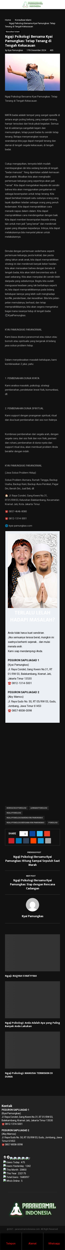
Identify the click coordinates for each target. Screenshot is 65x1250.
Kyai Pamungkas (15, 50)
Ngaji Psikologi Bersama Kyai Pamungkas (25, 823)
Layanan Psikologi (38, 808)
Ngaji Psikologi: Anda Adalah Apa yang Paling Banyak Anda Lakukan (32, 1025)
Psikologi (53, 823)
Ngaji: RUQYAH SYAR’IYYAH (21, 976)
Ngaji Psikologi (14, 813)
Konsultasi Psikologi (16, 808)
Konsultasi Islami (13, 32)
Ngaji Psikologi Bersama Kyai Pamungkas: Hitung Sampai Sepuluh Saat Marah (32, 860)
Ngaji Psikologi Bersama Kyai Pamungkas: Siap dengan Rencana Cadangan (32, 884)
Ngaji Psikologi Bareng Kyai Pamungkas (25, 818)
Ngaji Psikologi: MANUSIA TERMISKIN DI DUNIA (29, 1075)
